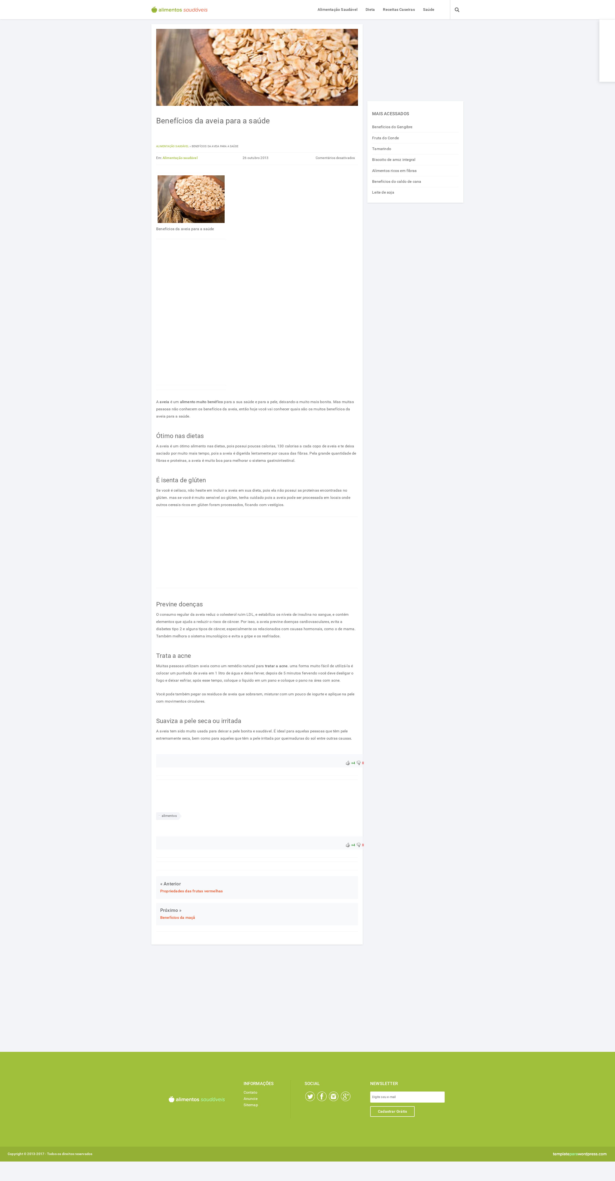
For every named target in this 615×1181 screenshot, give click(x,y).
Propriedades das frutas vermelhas (191, 891)
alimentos (169, 816)
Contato (250, 1092)
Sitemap (251, 1105)
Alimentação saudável (172, 146)
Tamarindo (381, 148)
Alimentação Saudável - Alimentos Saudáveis (179, 9)
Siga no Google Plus (346, 1096)
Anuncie (251, 1098)
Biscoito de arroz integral (393, 159)
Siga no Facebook (322, 1096)
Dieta (370, 9)
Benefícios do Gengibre (392, 127)
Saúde (428, 9)
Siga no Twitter (310, 1096)
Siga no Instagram (333, 1096)
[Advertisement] (191, 312)
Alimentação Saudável (337, 9)
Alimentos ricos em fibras (394, 170)
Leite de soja (383, 192)
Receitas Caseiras (399, 9)
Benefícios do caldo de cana (396, 181)
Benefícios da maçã (177, 917)
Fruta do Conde (385, 138)
